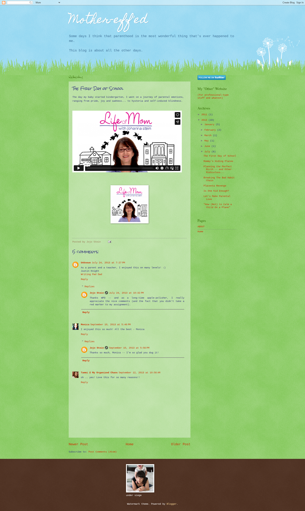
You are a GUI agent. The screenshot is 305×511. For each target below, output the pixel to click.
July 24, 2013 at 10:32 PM (126, 293)
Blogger (172, 504)
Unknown (86, 262)
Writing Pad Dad (91, 274)
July (207, 151)
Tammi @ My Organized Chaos (99, 372)
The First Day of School (220, 156)
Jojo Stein (97, 293)
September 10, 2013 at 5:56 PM (129, 348)
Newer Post (78, 444)
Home (129, 444)
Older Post (180, 444)
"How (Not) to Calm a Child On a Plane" (218, 206)
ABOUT (201, 226)
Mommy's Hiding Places (218, 161)
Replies (89, 286)
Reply (84, 279)
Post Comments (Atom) (102, 452)
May (207, 140)
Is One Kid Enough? (216, 191)
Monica (85, 324)
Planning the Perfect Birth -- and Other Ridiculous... (218, 169)
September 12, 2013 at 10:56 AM (139, 372)
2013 (204, 120)
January (210, 124)
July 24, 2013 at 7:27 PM (108, 262)
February (210, 130)
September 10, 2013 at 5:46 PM (110, 324)
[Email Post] (109, 242)
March (208, 135)
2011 (204, 114)
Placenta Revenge (215, 186)
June (207, 146)
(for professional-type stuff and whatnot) (213, 96)
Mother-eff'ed (108, 20)
